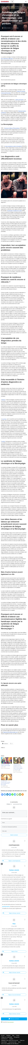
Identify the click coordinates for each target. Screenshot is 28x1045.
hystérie (3, 441)
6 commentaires (15, 27)
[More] (22, 794)
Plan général (16, 1037)
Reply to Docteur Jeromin (14, 913)
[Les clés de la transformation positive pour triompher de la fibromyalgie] (6, 777)
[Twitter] (5, 794)
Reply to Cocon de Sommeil (14, 994)
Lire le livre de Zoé (12, 1042)
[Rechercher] (25, 1)
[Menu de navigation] (12, 2)
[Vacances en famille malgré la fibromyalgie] (6, 760)
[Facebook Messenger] (10, 794)
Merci (19, 1042)
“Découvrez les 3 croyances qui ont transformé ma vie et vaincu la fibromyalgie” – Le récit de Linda (18, 767)
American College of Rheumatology (12, 128)
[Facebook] (2, 794)
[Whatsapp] (12, 794)
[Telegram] (15, 794)
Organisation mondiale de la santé (14, 210)
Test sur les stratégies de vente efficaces (10, 1043)
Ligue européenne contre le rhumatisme (13, 146)
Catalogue (8, 1035)
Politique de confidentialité (6, 1037)
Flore (14, 924)
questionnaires (6, 906)
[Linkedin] (7, 794)
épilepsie (3, 399)
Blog (13, 1035)
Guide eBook (4, 1042)
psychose (4, 419)
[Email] (20, 794)
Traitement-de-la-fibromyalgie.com (10, 732)
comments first (17, 804)
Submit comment (14, 835)
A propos (11, 1038)
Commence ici (4, 1038)
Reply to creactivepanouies (14, 860)
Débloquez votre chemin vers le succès (9, 1040)
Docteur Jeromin (7, 27)
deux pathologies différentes (7, 58)
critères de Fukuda (19, 99)
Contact (17, 1035)
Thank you (22, 1040)
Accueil (3, 6)
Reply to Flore (15, 951)
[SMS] (17, 794)
